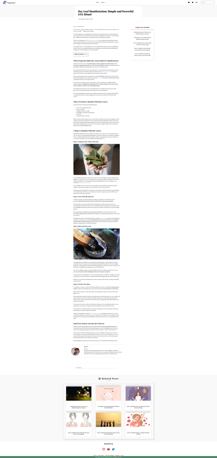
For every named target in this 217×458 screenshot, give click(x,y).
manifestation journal (84, 182)
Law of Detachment (95, 313)
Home (97, 2)
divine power (103, 218)
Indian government (106, 71)
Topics (102, 2)
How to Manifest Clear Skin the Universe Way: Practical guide (78, 433)
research (100, 78)
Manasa (86, 349)
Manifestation (80, 26)
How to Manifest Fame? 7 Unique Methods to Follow (138, 433)
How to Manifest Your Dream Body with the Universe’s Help (138, 407)
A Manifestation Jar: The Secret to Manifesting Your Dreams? (79, 407)
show (86, 54)
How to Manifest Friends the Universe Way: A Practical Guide (108, 433)
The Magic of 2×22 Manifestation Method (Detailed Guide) (108, 407)
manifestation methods (93, 40)
